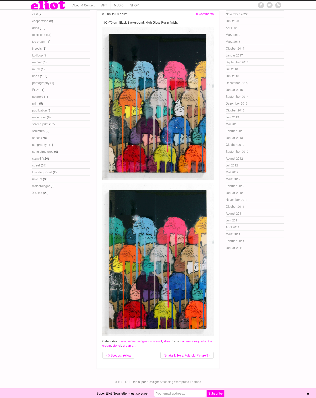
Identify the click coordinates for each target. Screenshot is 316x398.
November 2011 (237, 199)
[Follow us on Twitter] (270, 5)
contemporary (190, 341)
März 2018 (233, 41)
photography (40, 83)
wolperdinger (41, 186)
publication (39, 110)
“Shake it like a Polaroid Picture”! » (187, 355)
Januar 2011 (234, 248)
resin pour (39, 117)
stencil (157, 341)
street (167, 341)
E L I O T (124, 382)
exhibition (38, 34)
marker (37, 62)
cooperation (40, 21)
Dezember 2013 (237, 103)
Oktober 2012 (235, 144)
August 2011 (234, 213)
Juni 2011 (232, 220)
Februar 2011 (235, 241)
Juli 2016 (232, 69)
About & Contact (83, 5)
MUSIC (119, 5)
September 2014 (237, 96)
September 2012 (237, 151)
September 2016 (237, 62)
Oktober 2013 (235, 110)
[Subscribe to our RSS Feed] (278, 5)
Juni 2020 (232, 21)
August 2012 (234, 158)
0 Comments (205, 14)
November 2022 (237, 14)
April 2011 (232, 227)
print (35, 103)
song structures (42, 151)
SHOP (134, 5)
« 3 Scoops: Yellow (118, 355)
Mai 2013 (232, 124)
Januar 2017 (234, 55)
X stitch (37, 193)
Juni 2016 (232, 76)
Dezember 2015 (237, 83)
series (131, 341)
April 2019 (232, 28)
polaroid (37, 96)
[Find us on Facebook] (261, 5)
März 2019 (233, 34)
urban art (129, 345)
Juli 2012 (232, 165)
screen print (40, 124)
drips (35, 28)
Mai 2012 (232, 172)
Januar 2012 (234, 193)
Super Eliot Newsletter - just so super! (123, 393)
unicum (37, 179)
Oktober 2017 (235, 48)
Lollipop (37, 55)
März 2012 (233, 179)
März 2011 (233, 234)
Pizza (36, 89)
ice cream (39, 41)
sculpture (38, 131)
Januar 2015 (234, 89)
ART (104, 5)
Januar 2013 (234, 138)
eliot (204, 341)
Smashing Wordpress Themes (180, 382)
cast (35, 14)
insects (37, 48)
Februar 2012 (235, 186)
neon (122, 341)
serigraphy (144, 341)
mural (36, 69)
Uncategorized (42, 172)
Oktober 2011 (235, 206)
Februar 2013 (235, 131)
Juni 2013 (232, 117)
